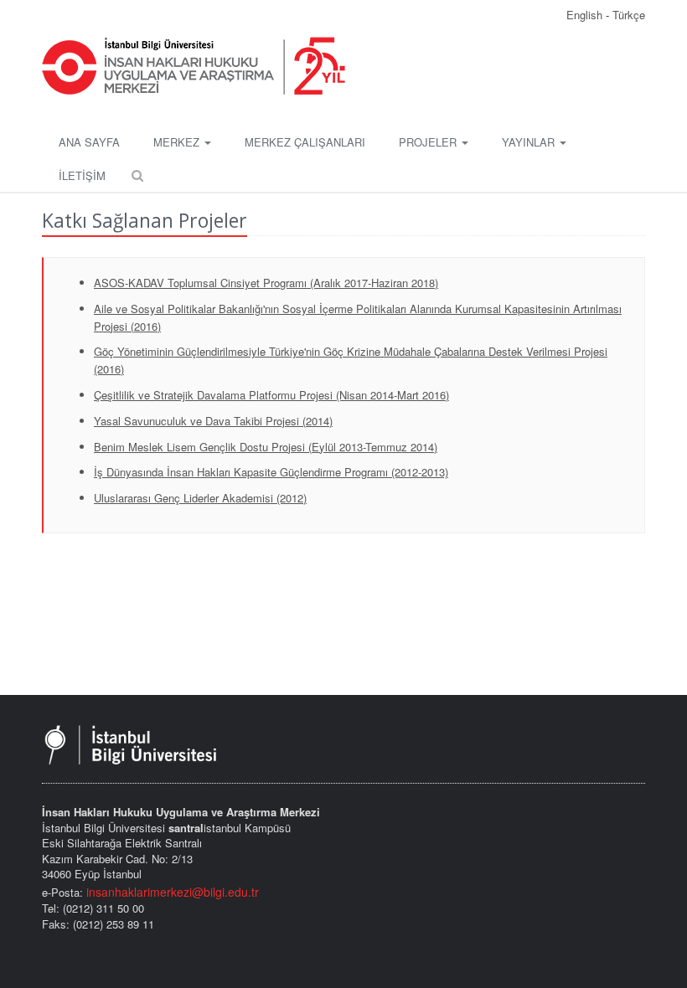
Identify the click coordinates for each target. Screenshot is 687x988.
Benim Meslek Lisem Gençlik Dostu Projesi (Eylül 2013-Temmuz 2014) (265, 447)
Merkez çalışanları (305, 142)
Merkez (178, 142)
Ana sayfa (89, 142)
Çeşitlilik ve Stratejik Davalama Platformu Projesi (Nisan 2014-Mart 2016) (271, 395)
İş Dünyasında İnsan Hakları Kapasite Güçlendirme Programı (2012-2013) (271, 472)
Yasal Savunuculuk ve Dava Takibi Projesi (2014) (213, 421)
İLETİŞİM (82, 175)
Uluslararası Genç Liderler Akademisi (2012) (200, 498)
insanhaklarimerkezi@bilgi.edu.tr (172, 891)
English (586, 15)
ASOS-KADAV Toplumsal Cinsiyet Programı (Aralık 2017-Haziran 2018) (266, 283)
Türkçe (628, 15)
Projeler (429, 142)
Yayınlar (530, 142)
